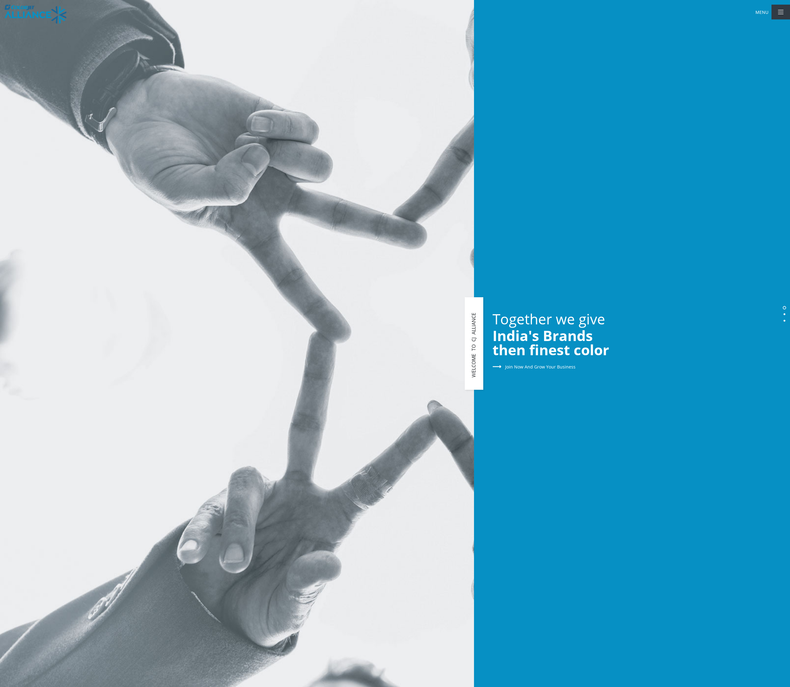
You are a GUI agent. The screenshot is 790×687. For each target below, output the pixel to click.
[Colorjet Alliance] (35, 14)
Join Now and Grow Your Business (534, 367)
